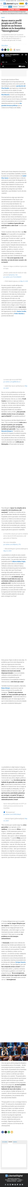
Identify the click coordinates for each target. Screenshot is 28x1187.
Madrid (10, 6)
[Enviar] (8, 50)
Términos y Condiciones (11, 1180)
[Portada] (11, 4)
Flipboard (17, 1185)
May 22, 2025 (7, 551)
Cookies (20, 1180)
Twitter (8, 1185)
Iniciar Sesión (26, 4)
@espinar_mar (13, 275)
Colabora (21, 3)
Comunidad (15, 6)
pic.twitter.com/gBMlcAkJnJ (12, 382)
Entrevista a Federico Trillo (11, 0)
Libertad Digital (14, 1175)
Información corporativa (14, 1178)
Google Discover (15, 1185)
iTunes (22, 1185)
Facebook (5, 1185)
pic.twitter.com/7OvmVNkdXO (12, 277)
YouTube (13, 1185)
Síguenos (18, 49)
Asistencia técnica (11, 1181)
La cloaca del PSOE (20, 0)
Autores (19, 1181)
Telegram (20, 1185)
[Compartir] (2, 50)
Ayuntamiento (22, 6)
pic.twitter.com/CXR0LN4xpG (12, 814)
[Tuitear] (5, 50)
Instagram (10, 1185)
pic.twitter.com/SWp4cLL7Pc (12, 544)
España (5, 6)
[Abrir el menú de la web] (1, 3)
